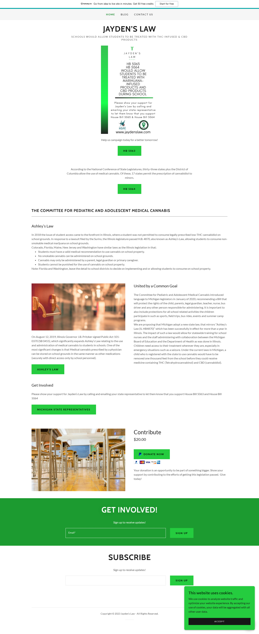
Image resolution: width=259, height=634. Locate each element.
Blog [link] (124, 14)
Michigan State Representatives (63, 409)
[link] (129, 30)
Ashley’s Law (48, 369)
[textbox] (116, 533)
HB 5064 (129, 188)
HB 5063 (129, 150)
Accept (219, 621)
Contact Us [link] (143, 14)
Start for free (167, 4)
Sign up (182, 533)
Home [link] (110, 14)
